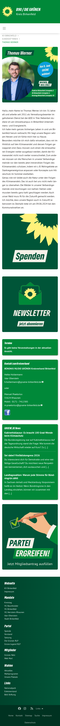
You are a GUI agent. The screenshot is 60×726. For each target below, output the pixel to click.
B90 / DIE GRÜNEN (28, 9)
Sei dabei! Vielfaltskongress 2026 (22, 455)
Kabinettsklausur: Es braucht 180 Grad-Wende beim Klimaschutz (28, 434)
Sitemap (28, 715)
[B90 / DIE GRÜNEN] (7, 11)
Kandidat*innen (10, 39)
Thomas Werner (10, 42)
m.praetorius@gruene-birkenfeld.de (22, 405)
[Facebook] (19, 708)
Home (10, 715)
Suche (37, 715)
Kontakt (19, 715)
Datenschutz (30, 722)
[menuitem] (10, 715)
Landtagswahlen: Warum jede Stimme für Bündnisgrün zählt (29, 476)
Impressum (47, 715)
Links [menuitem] (38, 708)
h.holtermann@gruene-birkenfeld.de (22, 381)
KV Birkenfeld (9, 35)
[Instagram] (25, 708)
